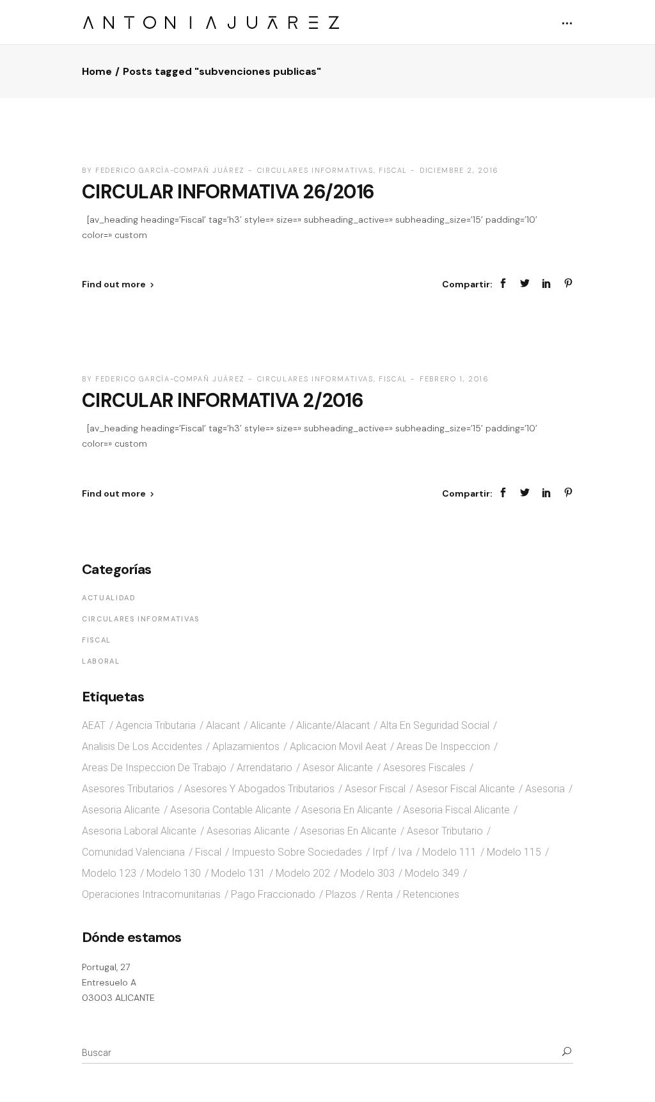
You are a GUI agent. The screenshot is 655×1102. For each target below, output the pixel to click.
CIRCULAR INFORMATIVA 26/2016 (228, 191)
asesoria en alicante (347, 810)
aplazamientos (246, 746)
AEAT (94, 725)
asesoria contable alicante (230, 810)
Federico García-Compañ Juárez (170, 170)
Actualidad (109, 597)
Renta (380, 894)
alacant (223, 725)
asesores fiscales (424, 768)
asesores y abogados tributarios (259, 789)
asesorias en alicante (348, 831)
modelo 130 (173, 873)
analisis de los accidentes (142, 746)
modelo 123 (109, 873)
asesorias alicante (248, 831)
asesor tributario (445, 831)
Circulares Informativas (315, 170)
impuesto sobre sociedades (297, 852)
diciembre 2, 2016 (459, 170)
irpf (380, 852)
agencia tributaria (156, 725)
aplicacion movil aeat (338, 746)
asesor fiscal (375, 789)
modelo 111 (449, 852)
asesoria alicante (121, 810)
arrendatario (264, 768)
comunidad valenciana (133, 852)
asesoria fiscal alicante (456, 810)
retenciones (431, 894)
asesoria (545, 789)
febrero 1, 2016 (454, 378)
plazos (341, 894)
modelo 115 (514, 852)
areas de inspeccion (443, 746)
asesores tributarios (128, 789)
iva (405, 852)
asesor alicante (338, 768)
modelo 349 (432, 873)
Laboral (101, 661)
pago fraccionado (273, 894)
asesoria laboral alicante (139, 831)
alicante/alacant (333, 725)
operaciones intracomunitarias (151, 894)
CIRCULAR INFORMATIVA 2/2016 (222, 400)
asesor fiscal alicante (465, 789)
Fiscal (393, 170)
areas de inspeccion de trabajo (154, 768)
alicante (268, 725)
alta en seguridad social (434, 725)
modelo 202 (303, 873)
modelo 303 (367, 873)
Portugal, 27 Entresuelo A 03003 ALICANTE (118, 982)
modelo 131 (238, 873)
